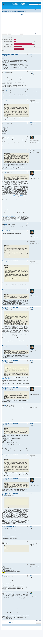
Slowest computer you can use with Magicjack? (13, 14)
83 (32, 73)
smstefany (5, 90)
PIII (2, 575)
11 (32, 124)
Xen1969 (31, 71)
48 (32, 425)
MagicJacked (32, 149)
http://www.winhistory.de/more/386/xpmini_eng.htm (10, 216)
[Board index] (6, 3)
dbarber (31, 404)
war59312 (31, 122)
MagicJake (31, 423)
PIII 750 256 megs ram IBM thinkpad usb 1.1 (10, 527)
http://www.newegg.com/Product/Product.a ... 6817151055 (14, 195)
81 (32, 151)
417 (32, 141)
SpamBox (5, 137)
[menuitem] (7, 10)
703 (32, 309)
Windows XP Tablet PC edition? (8, 230)
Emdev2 (31, 54)
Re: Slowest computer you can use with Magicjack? (10, 100)
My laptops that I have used (7, 592)
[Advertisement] (21, 23)
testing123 (31, 307)
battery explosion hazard (6, 378)
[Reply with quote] (27, 54)
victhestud (5, 593)
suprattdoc (31, 526)
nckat (31, 575)
